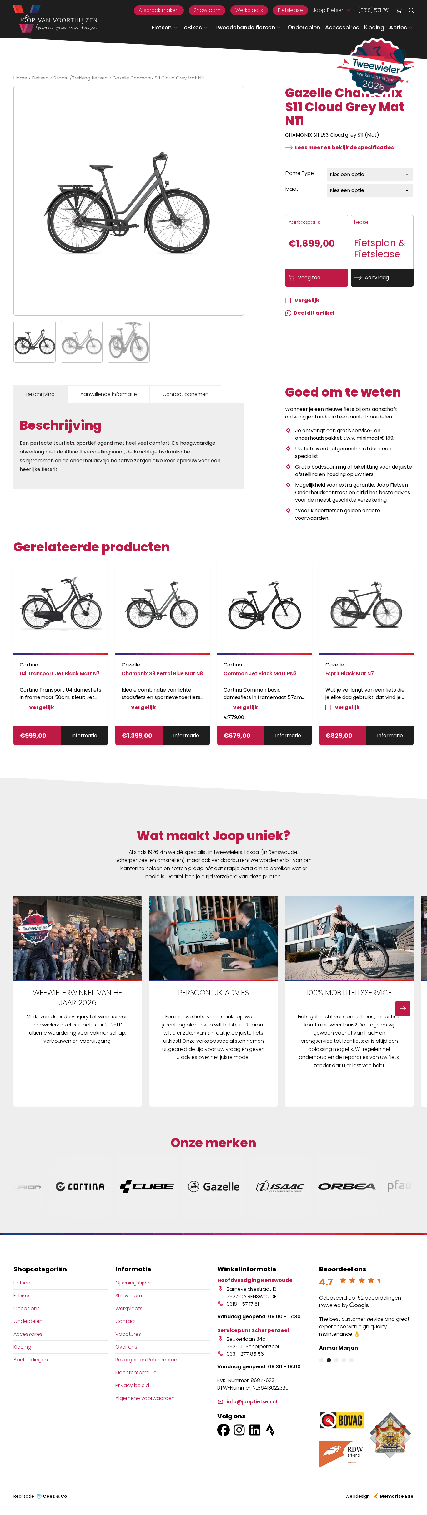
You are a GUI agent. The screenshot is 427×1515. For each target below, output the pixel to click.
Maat (291, 189)
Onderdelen (304, 27)
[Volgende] (402, 1008)
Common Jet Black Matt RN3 (260, 673)
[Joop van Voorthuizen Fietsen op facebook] (223, 1430)
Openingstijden (134, 1282)
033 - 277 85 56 (245, 1354)
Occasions (26, 1308)
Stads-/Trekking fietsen (80, 78)
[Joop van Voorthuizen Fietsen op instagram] (239, 1430)
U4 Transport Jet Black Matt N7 (60, 673)
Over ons (126, 1346)
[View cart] (399, 10)
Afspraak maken (159, 10)
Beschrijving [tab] (40, 394)
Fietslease (290, 10)
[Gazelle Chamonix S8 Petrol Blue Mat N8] (162, 607)
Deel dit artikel (314, 313)
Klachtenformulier (136, 1372)
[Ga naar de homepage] (55, 19)
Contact (125, 1321)
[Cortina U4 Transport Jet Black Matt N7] (60, 607)
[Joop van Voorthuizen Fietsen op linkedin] (255, 1430)
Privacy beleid (132, 1385)
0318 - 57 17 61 (243, 1304)
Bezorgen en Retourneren (146, 1359)
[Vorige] (24, 1008)
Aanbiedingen (30, 1359)
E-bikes (22, 1295)
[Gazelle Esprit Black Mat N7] (366, 607)
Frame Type (299, 173)
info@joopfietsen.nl (252, 1401)
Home (20, 78)
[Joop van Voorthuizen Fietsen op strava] (270, 1430)
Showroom (207, 10)
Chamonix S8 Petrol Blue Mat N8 (162, 673)
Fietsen (40, 78)
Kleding (374, 27)
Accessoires (342, 27)
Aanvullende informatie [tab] (108, 394)
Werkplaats (249, 10)
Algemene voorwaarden (145, 1398)
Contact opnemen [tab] (185, 394)
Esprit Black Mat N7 (349, 673)
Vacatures (128, 1334)
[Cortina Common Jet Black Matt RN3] (264, 607)
